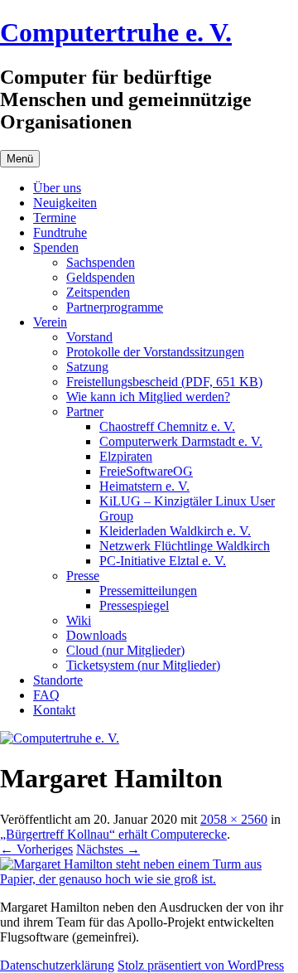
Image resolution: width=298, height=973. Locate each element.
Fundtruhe (60, 232)
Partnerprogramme (114, 307)
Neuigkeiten (65, 203)
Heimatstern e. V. (144, 486)
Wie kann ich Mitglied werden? (148, 397)
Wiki (78, 620)
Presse (82, 576)
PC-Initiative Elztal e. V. (162, 561)
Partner (84, 411)
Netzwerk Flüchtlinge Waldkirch (184, 546)
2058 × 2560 (233, 819)
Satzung (87, 367)
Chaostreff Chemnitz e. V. (167, 426)
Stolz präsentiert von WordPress (201, 965)
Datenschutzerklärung (57, 965)
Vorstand (89, 337)
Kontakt (54, 710)
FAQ (46, 695)
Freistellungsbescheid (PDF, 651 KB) (164, 382)
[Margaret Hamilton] (149, 879)
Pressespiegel (134, 605)
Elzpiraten (125, 456)
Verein (50, 322)
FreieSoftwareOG (146, 471)
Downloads (96, 635)
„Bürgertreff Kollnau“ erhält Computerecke (113, 834)
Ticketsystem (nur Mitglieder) (143, 665)
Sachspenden (100, 262)
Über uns (57, 188)
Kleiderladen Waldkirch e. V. (175, 531)
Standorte (58, 680)
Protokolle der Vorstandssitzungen (155, 352)
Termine (54, 218)
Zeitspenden (98, 292)
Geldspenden (100, 277)
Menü (20, 158)
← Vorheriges (36, 849)
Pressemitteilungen (148, 590)
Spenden (56, 247)
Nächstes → (108, 849)
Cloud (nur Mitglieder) (125, 650)
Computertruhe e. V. (116, 32)
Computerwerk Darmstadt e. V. (180, 441)
